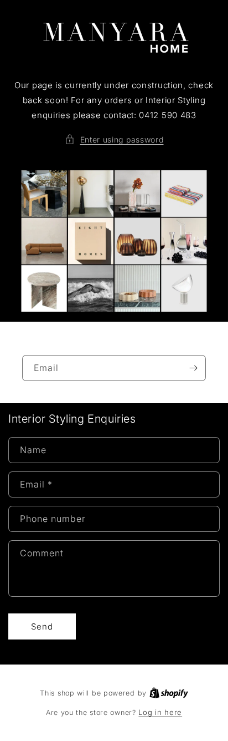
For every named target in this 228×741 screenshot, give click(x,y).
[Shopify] (168, 692)
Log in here (160, 712)
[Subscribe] (193, 368)
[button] (114, 139)
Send (42, 626)
